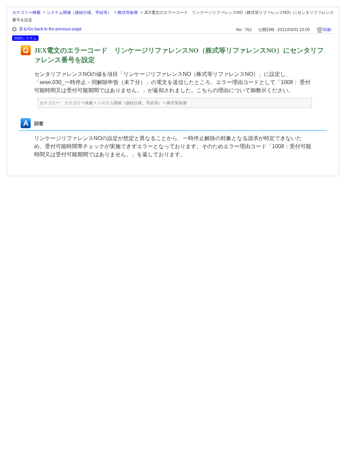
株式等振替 (128, 12)
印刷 (327, 29)
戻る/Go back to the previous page (50, 29)
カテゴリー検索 (26, 12)
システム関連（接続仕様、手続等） (79, 12)
